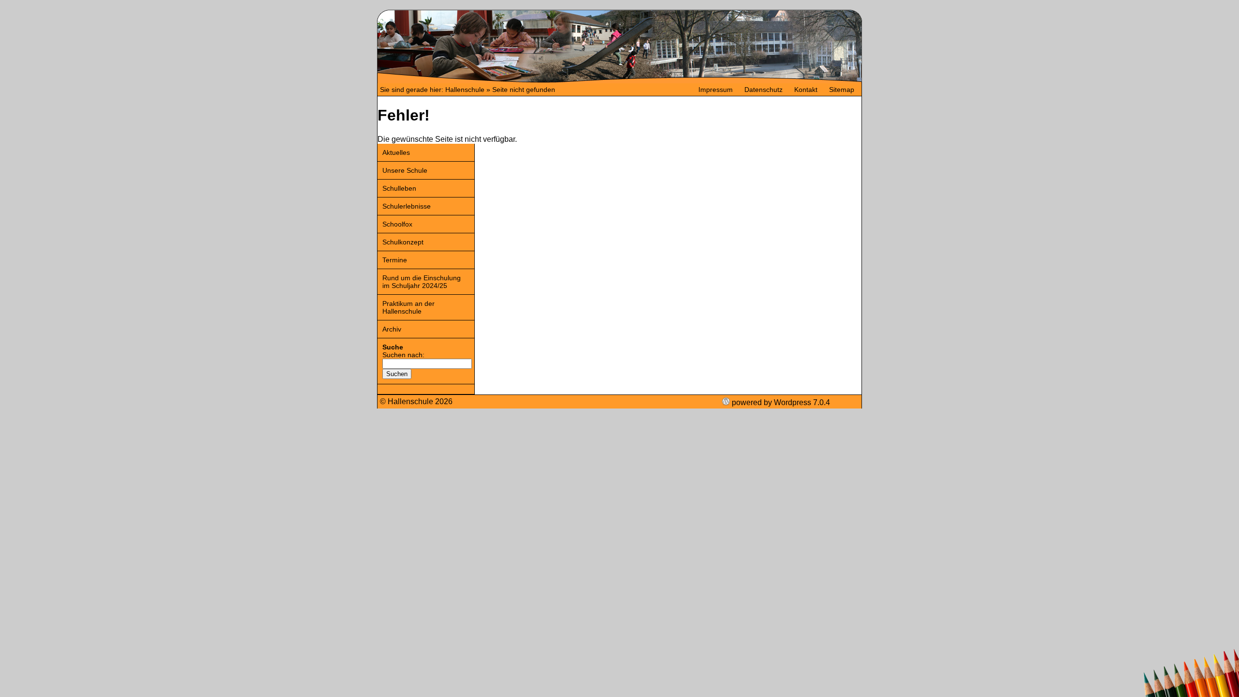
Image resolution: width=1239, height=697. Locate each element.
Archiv (391, 329)
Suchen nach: (403, 355)
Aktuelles (396, 152)
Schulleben (399, 188)
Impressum (715, 89)
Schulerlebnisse (406, 206)
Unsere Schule (404, 170)
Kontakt (805, 89)
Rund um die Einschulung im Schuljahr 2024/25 (421, 281)
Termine (394, 260)
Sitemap (841, 89)
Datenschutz (763, 89)
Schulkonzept (402, 242)
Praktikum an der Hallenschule (408, 307)
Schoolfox (397, 224)
